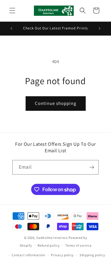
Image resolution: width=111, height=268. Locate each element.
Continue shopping (55, 103)
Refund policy (49, 245)
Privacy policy (62, 255)
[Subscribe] (91, 167)
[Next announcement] (99, 28)
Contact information (28, 255)
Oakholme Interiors (52, 238)
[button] (12, 10)
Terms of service (78, 245)
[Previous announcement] (11, 28)
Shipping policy (92, 255)
